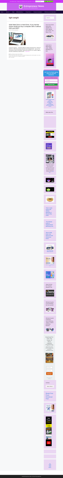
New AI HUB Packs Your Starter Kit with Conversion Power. (49, 235)
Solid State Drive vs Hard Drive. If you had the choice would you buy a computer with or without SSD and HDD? (25, 26)
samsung (13, 56)
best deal (13, 55)
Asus (11, 55)
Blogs (11, 54)
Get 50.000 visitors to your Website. (50, 465)
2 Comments (12, 57)
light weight (34, 55)
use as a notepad (18, 56)
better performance (18, 55)
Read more (27, 51)
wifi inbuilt (23, 56)
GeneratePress (38, 476)
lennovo (30, 55)
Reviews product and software (17, 54)
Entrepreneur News (34, 6)
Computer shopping (25, 55)
